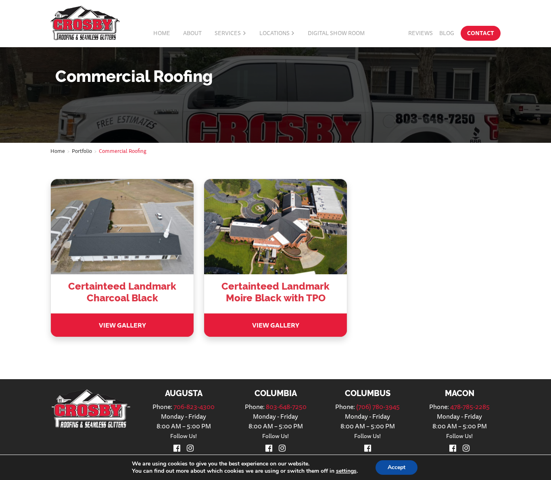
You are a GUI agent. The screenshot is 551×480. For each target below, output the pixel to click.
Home (161, 33)
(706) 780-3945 (378, 406)
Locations (274, 33)
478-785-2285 (470, 406)
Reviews (420, 33)
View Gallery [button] (122, 325)
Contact (480, 33)
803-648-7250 (286, 406)
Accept (396, 467)
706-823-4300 (194, 406)
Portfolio (82, 151)
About (192, 33)
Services (228, 33)
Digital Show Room (336, 33)
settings (346, 471)
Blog (446, 33)
